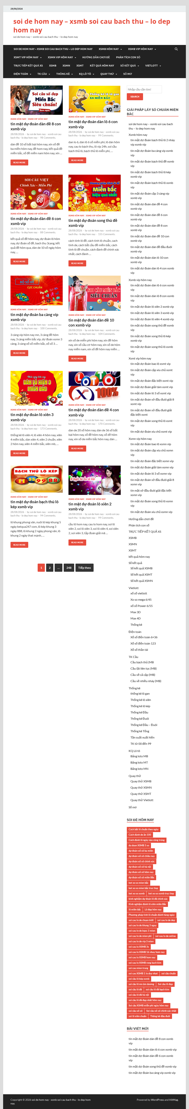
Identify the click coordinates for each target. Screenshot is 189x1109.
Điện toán (21, 73)
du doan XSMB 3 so (139, 845)
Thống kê (63, 73)
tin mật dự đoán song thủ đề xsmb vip (152, 1066)
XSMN (66, 65)
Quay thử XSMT (140, 793)
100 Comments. (48, 328)
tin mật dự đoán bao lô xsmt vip (150, 363)
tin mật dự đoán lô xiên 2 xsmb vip (152, 306)
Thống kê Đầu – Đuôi (143, 724)
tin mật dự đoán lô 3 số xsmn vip (150, 473)
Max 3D (135, 612)
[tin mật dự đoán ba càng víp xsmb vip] (37, 292)
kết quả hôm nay (102, 65)
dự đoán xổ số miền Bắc (141, 877)
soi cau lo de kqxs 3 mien (142, 930)
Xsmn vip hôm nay (60, 57)
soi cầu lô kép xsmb (139, 978)
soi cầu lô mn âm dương (141, 984)
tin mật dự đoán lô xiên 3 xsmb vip (152, 313)
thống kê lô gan (140, 693)
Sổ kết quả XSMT (141, 574)
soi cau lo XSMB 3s (139, 946)
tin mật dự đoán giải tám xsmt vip (151, 387)
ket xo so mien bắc (138, 882)
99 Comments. (106, 135)
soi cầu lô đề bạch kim (157, 989)
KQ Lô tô (85, 73)
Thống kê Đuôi (139, 718)
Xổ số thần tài (139, 649)
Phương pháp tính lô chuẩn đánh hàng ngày (152, 914)
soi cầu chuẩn (168, 973)
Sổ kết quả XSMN (141, 580)
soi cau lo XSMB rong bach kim (145, 962)
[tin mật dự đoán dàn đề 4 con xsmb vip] (94, 387)
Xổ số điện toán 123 (143, 643)
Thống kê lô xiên (140, 699)
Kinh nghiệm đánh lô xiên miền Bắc (147, 904)
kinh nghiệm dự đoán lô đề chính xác (148, 898)
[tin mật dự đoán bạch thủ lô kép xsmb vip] (37, 481)
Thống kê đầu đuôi (160, 1016)
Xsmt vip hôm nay (26, 57)
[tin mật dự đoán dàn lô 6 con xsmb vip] (94, 100)
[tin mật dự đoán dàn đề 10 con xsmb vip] (94, 295)
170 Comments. (106, 423)
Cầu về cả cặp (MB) (142, 674)
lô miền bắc (135, 909)
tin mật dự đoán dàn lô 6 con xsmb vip (153, 1049)
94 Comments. (48, 515)
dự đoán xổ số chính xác (141, 861)
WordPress (157, 1099)
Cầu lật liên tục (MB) (143, 668)
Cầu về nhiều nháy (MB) (145, 681)
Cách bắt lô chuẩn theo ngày (144, 829)
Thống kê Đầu (139, 712)
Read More (18, 162)
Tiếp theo (84, 567)
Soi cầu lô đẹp (165, 984)
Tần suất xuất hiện (142, 737)
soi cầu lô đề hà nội (139, 994)
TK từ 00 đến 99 (140, 743)
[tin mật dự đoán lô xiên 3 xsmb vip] (37, 390)
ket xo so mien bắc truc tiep (143, 888)
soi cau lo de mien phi (140, 936)
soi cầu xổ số (135, 1010)
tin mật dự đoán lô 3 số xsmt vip (150, 393)
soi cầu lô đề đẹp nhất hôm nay (145, 1000)
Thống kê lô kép (140, 706)
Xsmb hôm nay (109, 49)
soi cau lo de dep (166, 920)
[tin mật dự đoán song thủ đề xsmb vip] (94, 194)
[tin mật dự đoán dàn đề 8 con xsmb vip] (37, 101)
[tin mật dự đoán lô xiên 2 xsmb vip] (94, 482)
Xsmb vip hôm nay (140, 49)
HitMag (173, 1099)
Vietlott (151, 65)
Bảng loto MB (139, 756)
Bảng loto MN (139, 768)
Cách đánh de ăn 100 (140, 834)
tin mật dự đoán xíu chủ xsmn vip (151, 512)
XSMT (80, 65)
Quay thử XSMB (140, 781)
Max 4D (135, 618)
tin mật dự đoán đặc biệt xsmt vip (151, 380)
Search (134, 96)
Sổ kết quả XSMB (141, 568)
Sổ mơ (127, 73)
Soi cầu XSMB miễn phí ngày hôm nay (149, 1005)
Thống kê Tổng (139, 731)
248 (68, 567)
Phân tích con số (128, 57)
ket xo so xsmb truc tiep (161, 893)
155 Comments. (106, 234)
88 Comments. (48, 232)
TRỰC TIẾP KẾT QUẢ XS (28, 65)
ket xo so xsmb (137, 893)
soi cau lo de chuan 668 (141, 920)
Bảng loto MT (139, 762)
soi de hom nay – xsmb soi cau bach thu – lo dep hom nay (91, 25)
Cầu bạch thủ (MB (142, 662)
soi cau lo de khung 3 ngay (143, 925)
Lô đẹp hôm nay (153, 909)
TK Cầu (42, 73)
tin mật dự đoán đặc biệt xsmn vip (152, 461)
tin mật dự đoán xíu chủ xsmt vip (151, 431)
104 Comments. (106, 333)
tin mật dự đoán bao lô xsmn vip (150, 444)
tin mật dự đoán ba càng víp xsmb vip (152, 1072)
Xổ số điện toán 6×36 (143, 637)
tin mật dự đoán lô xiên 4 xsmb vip (152, 319)
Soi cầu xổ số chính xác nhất (161, 1010)
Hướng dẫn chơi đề (96, 57)
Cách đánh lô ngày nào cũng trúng (147, 840)
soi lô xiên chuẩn (137, 1016)
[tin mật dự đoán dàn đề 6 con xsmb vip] (37, 193)
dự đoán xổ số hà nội (140, 866)
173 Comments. (48, 428)
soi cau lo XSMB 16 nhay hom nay (147, 952)
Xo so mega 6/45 (141, 599)
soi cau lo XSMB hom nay (142, 957)
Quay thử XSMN (141, 787)
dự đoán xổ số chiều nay (142, 856)
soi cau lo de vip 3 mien (141, 941)
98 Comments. (48, 137)
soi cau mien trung (138, 968)
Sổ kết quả (128, 65)
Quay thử (107, 73)
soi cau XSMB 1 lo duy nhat (143, 973)
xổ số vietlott (138, 593)
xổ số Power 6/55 (141, 605)
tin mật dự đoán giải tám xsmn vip (151, 467)
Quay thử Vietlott (141, 800)
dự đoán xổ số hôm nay (141, 872)
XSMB (52, 65)
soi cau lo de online (165, 936)
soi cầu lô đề (135, 989)
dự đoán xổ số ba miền (141, 850)
